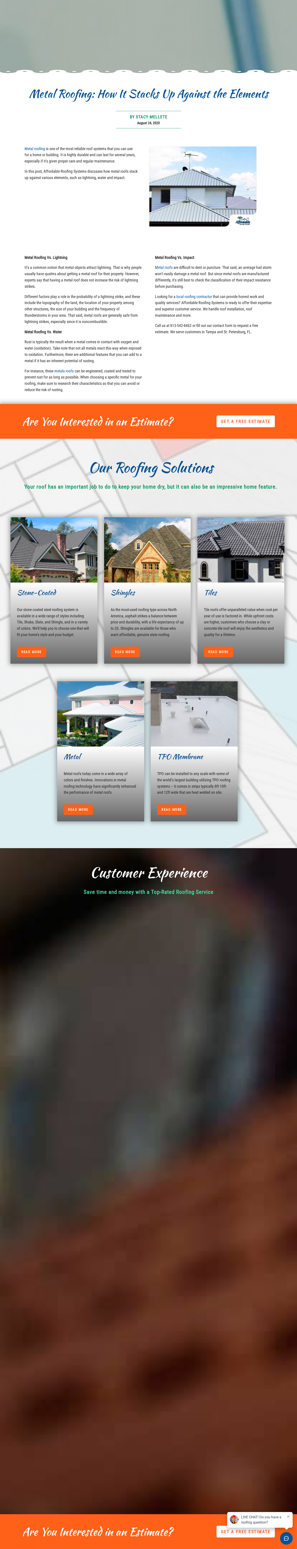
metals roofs (64, 371)
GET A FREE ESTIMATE (246, 421)
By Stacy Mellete (148, 116)
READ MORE (31, 652)
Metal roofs (164, 267)
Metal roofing (35, 148)
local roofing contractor (194, 296)
